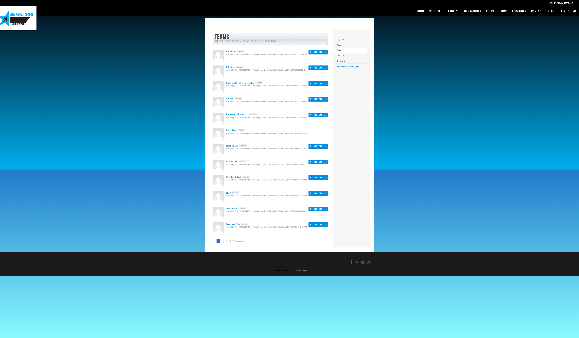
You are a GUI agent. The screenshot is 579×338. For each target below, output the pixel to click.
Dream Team (231, 129)
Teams (339, 50)
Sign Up (552, 3)
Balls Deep (230, 67)
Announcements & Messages (348, 66)
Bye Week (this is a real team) (238, 114)
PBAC (228, 192)
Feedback (568, 3)
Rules (490, 11)
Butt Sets (230, 98)
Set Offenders (231, 208)
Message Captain (318, 52)
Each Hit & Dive (232, 145)
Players (339, 44)
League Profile (342, 39)
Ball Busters (231, 51)
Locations (519, 11)
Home (420, 11)
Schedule (435, 11)
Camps (503, 11)
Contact (537, 11)
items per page (240, 241)
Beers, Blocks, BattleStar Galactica (240, 82)
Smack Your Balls (233, 224)
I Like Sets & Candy (233, 177)
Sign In (560, 3)
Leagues (452, 11)
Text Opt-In (569, 11)
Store (552, 11)
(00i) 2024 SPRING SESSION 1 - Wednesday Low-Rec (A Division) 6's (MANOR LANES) (246, 42)
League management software (285, 270)
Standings (341, 60)
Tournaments (471, 11)
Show (226, 241)
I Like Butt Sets (232, 161)
